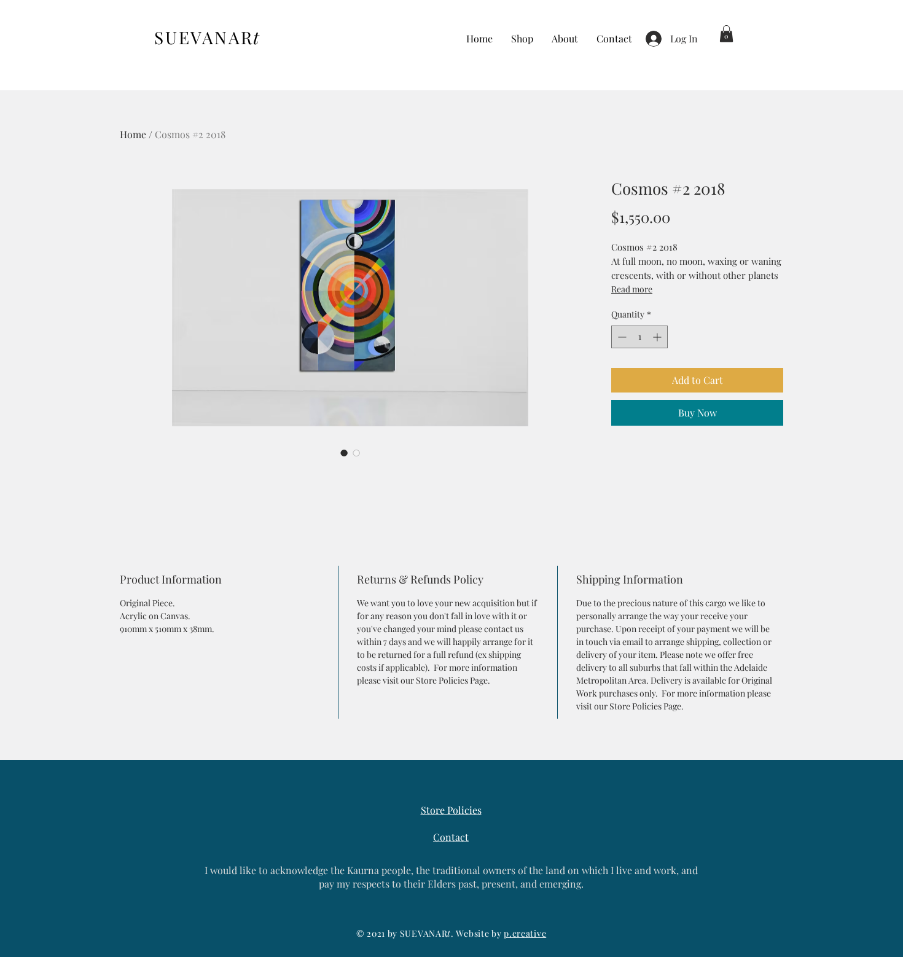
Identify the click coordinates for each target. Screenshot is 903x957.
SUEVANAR (207, 37)
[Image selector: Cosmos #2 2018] (344, 453)
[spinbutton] (639, 337)
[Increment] (658, 337)
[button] (726, 33)
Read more (631, 289)
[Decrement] (620, 337)
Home (133, 134)
